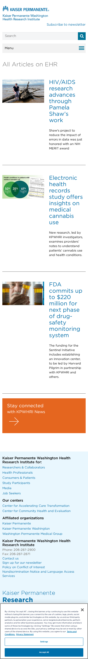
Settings (44, 642)
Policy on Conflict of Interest (23, 567)
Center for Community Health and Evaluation (36, 511)
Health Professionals (17, 472)
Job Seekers (11, 493)
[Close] (82, 610)
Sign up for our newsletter (22, 562)
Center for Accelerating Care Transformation (35, 505)
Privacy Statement (25, 634)
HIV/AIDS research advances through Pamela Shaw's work (62, 101)
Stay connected (25, 405)
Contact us (10, 558)
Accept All (44, 652)
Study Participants (16, 483)
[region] (44, 631)
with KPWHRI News (26, 412)
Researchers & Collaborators (23, 467)
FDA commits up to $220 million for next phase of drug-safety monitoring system (65, 310)
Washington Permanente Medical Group (32, 533)
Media (6, 488)
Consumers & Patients (18, 477)
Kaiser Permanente (16, 523)
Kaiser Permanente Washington (26, 528)
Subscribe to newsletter (66, 24)
